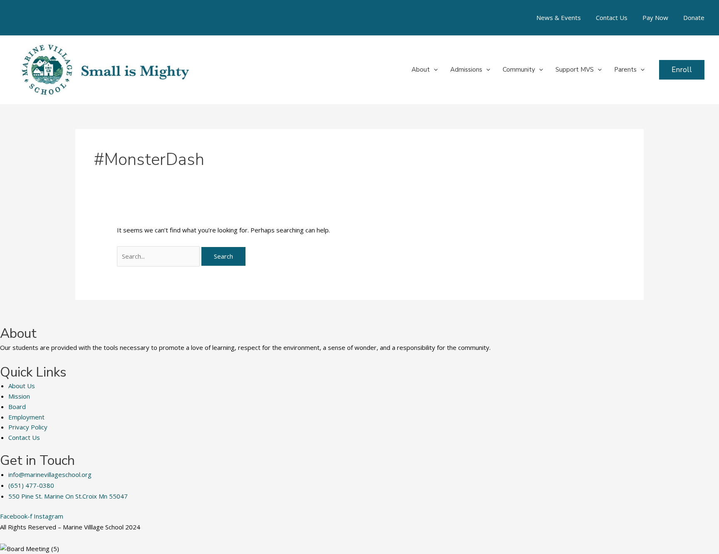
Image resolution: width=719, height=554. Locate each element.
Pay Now (655, 17)
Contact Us (611, 17)
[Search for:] (159, 256)
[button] (434, 70)
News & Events (558, 17)
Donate (693, 17)
